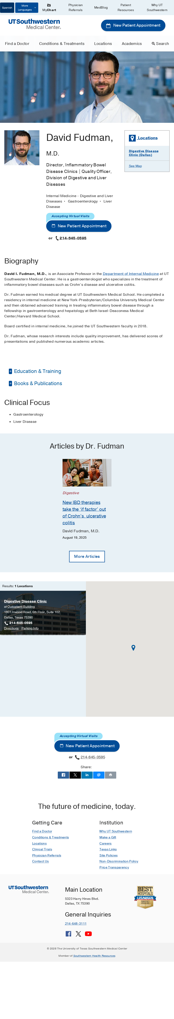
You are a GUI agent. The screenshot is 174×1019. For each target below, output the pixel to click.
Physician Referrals (75, 7)
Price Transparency (114, 867)
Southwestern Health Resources (94, 956)
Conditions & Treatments (62, 43)
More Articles (87, 556)
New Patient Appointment (136, 25)
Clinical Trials (42, 849)
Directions (11, 628)
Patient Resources (126, 7)
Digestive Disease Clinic (25, 601)
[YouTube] (88, 935)
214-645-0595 (73, 238)
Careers (105, 843)
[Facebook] (68, 935)
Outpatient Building (21, 607)
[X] (78, 935)
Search (162, 43)
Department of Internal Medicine (131, 273)
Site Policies (108, 855)
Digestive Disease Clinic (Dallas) (144, 153)
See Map (135, 166)
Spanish (7, 7)
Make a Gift (107, 837)
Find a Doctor (17, 43)
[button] (133, 648)
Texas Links (108, 849)
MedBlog (101, 7)
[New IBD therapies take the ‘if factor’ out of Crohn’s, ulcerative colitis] (87, 472)
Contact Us (40, 861)
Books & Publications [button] (37, 383)
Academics (132, 43)
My (49, 10)
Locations (103, 43)
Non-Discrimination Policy (118, 861)
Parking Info (30, 628)
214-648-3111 (76, 923)
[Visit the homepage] (35, 23)
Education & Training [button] (37, 371)
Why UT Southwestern (157, 7)
